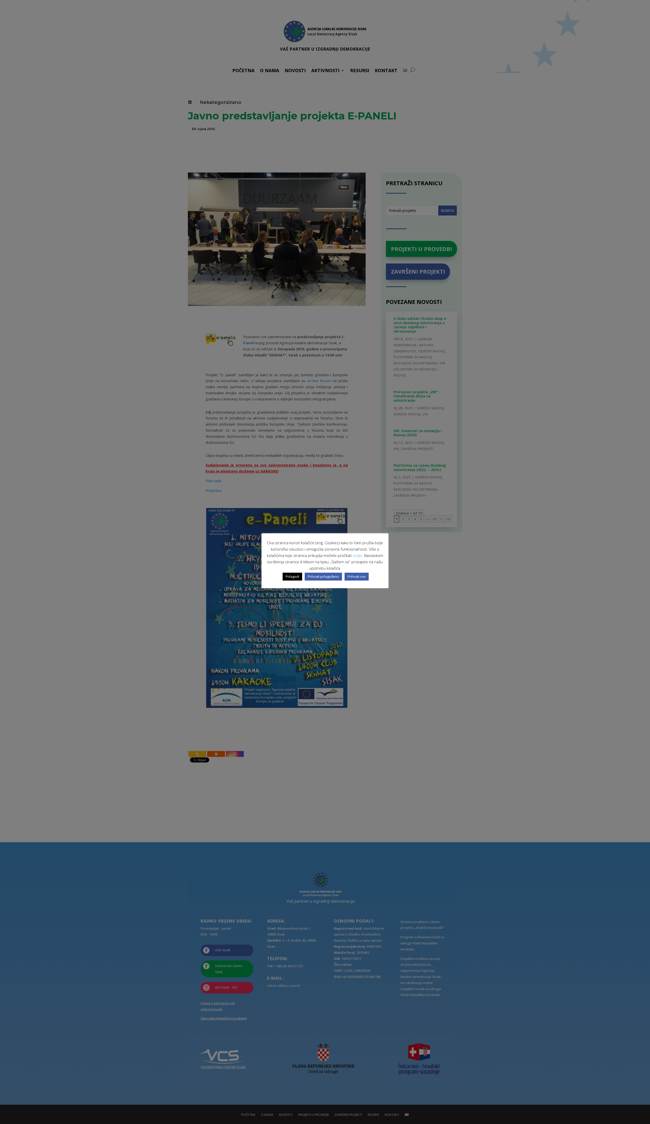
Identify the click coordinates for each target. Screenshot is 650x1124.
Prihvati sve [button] (357, 576)
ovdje (357, 555)
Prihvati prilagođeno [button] (323, 576)
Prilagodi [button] (292, 576)
